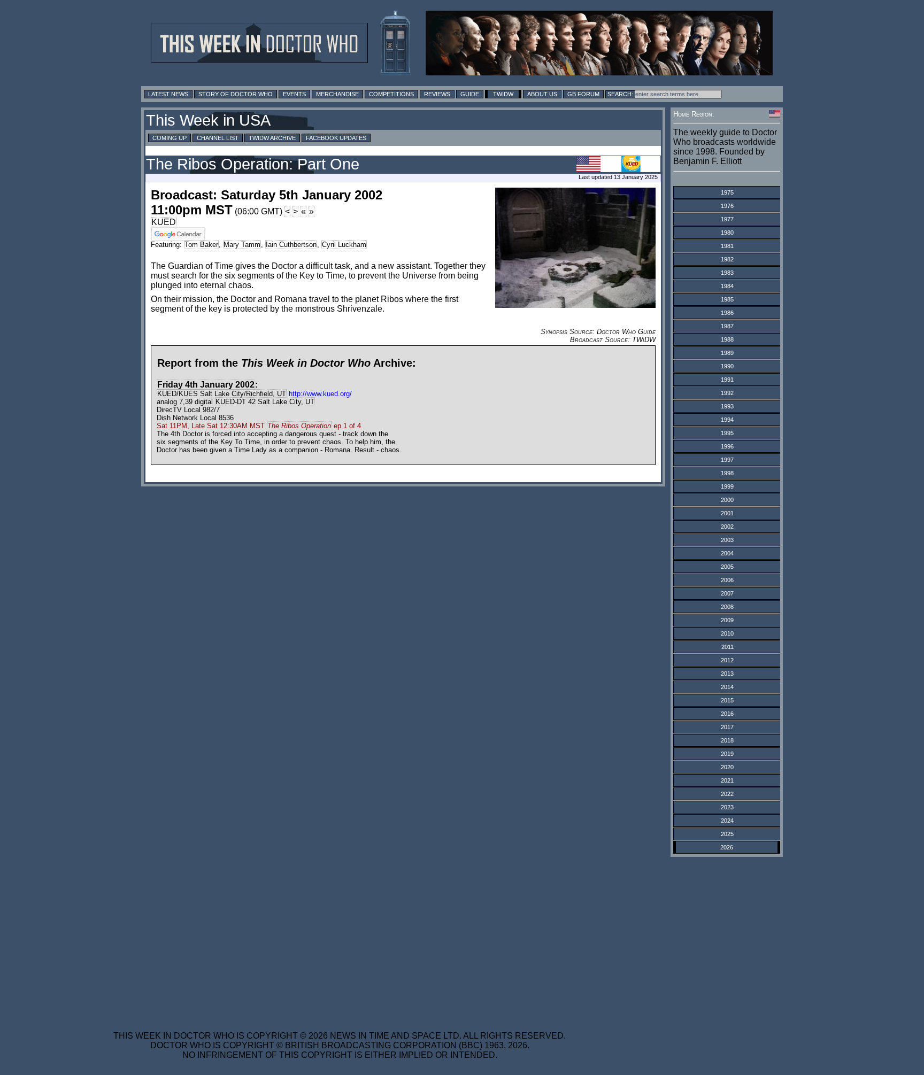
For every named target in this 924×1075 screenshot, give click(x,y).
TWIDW (503, 94)
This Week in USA (208, 120)
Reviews (437, 94)
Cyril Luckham (344, 245)
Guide (469, 94)
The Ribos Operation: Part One (252, 164)
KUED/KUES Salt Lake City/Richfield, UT (221, 394)
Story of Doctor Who (235, 94)
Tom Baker (201, 245)
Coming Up (169, 138)
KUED (163, 222)
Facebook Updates (336, 138)
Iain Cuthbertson (291, 245)
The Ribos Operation (299, 426)
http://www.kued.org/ (320, 394)
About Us (542, 94)
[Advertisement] (339, 937)
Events (294, 94)
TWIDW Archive (272, 138)
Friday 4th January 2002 (206, 384)
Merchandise (337, 94)
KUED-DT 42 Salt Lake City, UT (264, 402)
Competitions (391, 94)
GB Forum (583, 94)
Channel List (217, 138)
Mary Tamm (242, 245)
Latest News (168, 94)
